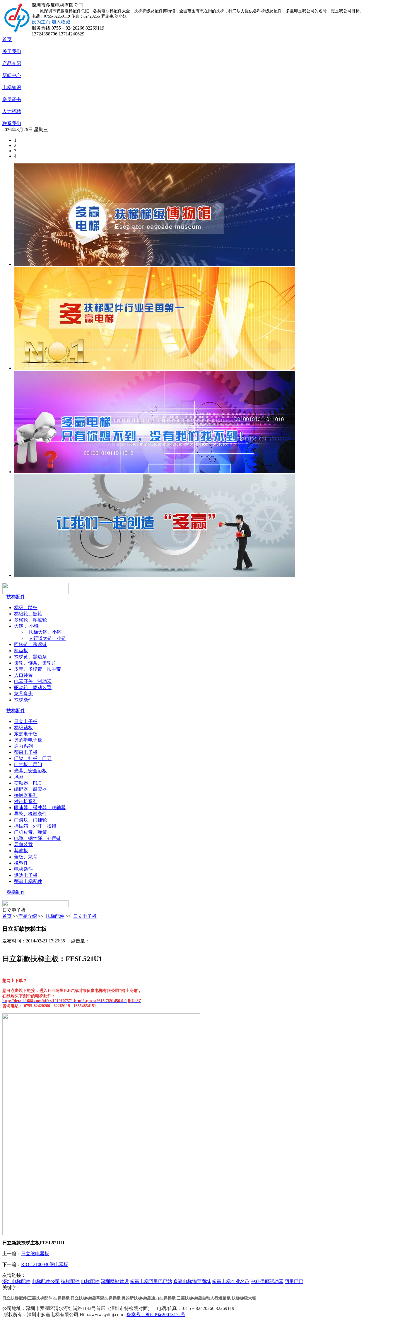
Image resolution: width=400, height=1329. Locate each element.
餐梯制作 (15, 892)
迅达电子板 (25, 875)
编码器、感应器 (30, 789)
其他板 (21, 850)
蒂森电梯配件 (28, 881)
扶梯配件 (15, 596)
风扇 (18, 776)
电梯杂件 (23, 869)
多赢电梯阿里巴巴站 (151, 1281)
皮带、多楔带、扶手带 (37, 669)
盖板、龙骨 (25, 856)
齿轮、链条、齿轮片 (35, 662)
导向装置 (23, 844)
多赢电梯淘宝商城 (192, 1281)
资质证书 (11, 99)
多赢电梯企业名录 (230, 1281)
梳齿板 (21, 650)
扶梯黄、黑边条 (30, 656)
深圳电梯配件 (16, 1281)
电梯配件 (90, 1281)
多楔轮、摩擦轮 (30, 619)
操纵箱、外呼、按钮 (35, 826)
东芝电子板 (25, 733)
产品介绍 (11, 63)
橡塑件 (21, 862)
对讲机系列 (25, 801)
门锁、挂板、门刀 (33, 758)
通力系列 (23, 746)
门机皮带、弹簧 (30, 832)
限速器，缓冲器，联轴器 (40, 807)
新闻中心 (11, 75)
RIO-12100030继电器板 (44, 1264)
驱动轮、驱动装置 (33, 687)
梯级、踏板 (25, 607)
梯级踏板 (23, 727)
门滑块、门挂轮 (30, 819)
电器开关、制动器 (33, 681)
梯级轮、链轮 (28, 613)
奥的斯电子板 (28, 739)
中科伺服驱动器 (267, 1281)
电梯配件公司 (46, 1281)
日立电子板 (25, 721)
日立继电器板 (35, 1253)
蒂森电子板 (25, 752)
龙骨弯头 (23, 693)
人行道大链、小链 (47, 638)
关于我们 (11, 51)
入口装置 (23, 675)
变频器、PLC (28, 782)
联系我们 (11, 123)
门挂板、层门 (28, 764)
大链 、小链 (26, 625)
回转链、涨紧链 (30, 644)
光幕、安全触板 (30, 770)
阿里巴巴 (294, 1281)
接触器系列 (25, 795)
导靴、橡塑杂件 (30, 813)
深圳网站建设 (115, 1281)
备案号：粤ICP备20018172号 (156, 1314)
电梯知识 (11, 87)
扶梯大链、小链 (45, 632)
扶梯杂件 (23, 699)
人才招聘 (11, 111)
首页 (7, 39)
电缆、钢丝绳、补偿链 (37, 838)
